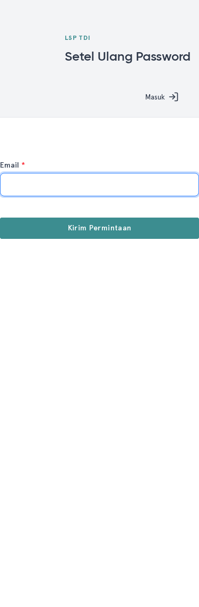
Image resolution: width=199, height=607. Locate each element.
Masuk (155, 97)
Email (12, 165)
